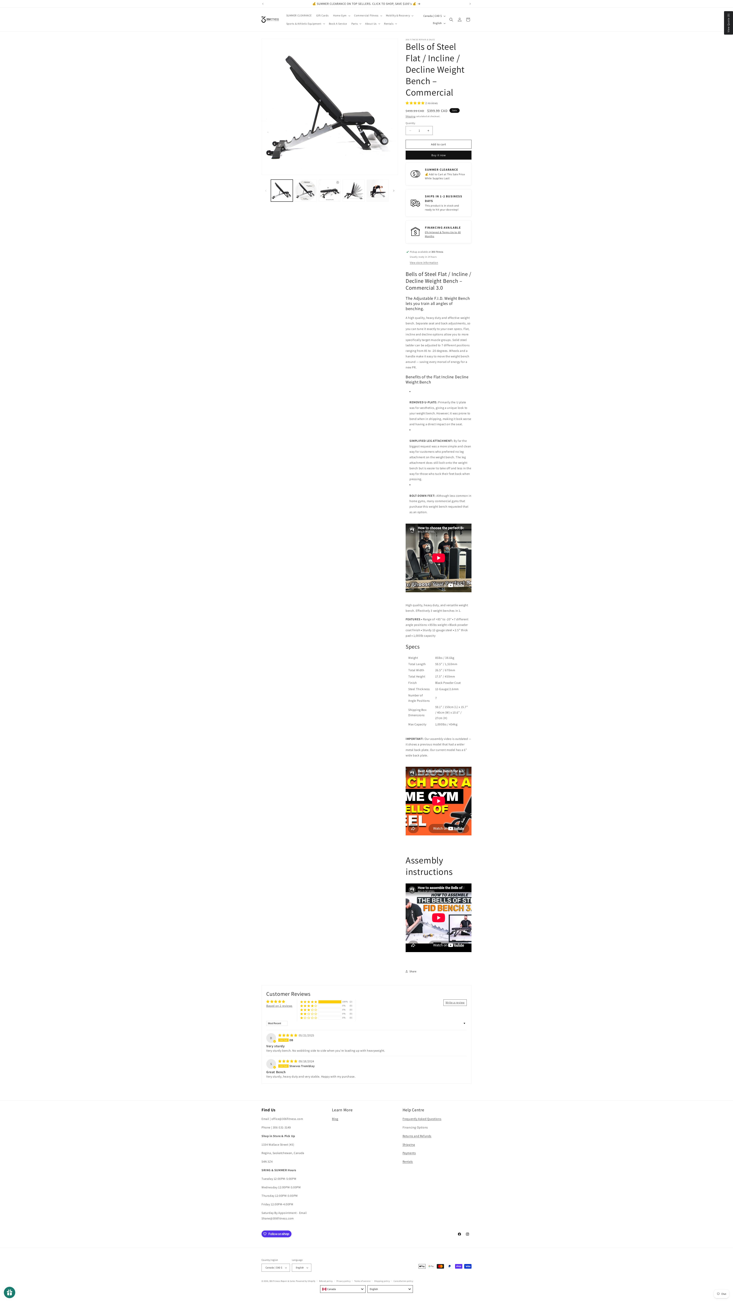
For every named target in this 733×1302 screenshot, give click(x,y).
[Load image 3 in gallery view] (330, 191)
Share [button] (413, 971)
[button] (341, 15)
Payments (409, 1153)
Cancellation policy (403, 1281)
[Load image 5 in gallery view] (378, 191)
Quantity (410, 123)
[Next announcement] (470, 3)
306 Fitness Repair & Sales (282, 1281)
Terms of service (362, 1281)
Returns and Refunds (417, 1136)
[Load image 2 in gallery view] (306, 191)
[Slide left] (266, 190)
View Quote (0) (728, 23)
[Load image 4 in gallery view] (354, 191)
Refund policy (326, 1281)
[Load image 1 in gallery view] (282, 191)
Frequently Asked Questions (422, 1119)
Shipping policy (382, 1281)
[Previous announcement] (263, 3)
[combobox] (343, 1289)
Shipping (410, 116)
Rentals (408, 1162)
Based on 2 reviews (279, 1006)
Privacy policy (344, 1281)
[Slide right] (394, 190)
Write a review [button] (455, 1003)
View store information (424, 262)
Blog (335, 1119)
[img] (288, 1035)
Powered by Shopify (306, 1281)
